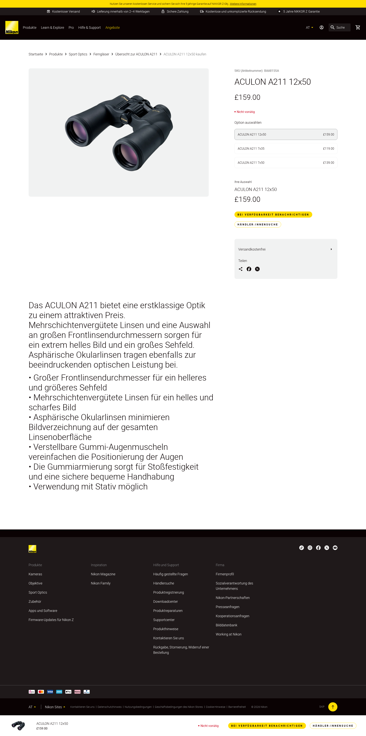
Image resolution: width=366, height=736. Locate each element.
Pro (71, 27)
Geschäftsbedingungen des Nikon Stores (179, 707)
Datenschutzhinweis (110, 707)
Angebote (112, 27)
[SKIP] (332, 706)
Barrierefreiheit (237, 707)
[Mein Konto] (321, 27)
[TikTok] (301, 547)
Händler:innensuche (258, 224)
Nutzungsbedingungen (138, 707)
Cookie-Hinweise (215, 707)
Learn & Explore (52, 27)
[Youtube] (335, 547)
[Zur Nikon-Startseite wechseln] (11, 27)
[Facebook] (318, 547)
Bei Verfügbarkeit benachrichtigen (273, 214)
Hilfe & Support (89, 27)
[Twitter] (326, 547)
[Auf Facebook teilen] (249, 268)
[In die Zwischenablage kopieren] (240, 268)
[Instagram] (310, 547)
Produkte (29, 27)
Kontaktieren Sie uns (82, 707)
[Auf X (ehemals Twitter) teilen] (257, 268)
